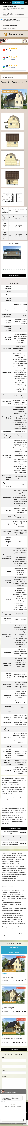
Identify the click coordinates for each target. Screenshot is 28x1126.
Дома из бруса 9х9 (14, 947)
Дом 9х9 (4, 973)
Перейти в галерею (14, 275)
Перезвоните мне (18, 2)
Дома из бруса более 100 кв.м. (14, 950)
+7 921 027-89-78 (6, 2)
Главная (4, 76)
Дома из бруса (12, 76)
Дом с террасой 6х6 (8, 1005)
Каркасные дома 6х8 (14, 952)
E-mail (3, 1070)
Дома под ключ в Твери (16, 34)
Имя (3, 1057)
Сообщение (4, 1076)
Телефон (4, 1064)
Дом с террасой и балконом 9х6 (11, 1036)
